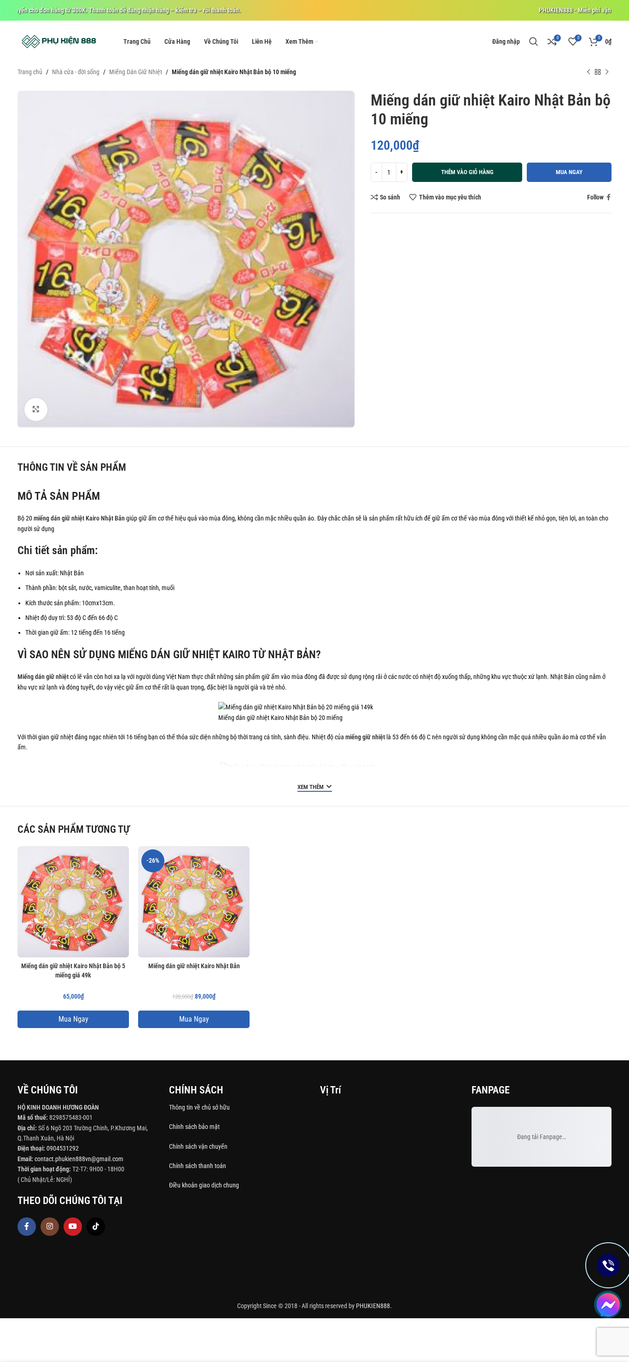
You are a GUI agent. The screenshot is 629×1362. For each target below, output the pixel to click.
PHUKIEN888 (373, 1305)
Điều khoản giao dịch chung (204, 1185)
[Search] (533, 41)
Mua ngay (569, 172)
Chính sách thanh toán (198, 1165)
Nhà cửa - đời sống (75, 72)
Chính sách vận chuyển (199, 1146)
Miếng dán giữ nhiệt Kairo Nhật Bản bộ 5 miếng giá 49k (73, 970)
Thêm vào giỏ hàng (467, 172)
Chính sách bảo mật (194, 1126)
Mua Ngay (73, 1019)
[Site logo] (58, 41)
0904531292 (63, 1148)
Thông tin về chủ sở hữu (199, 1107)
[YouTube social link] (73, 1226)
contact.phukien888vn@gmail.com (79, 1159)
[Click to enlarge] (35, 409)
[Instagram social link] (50, 1226)
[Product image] (194, 902)
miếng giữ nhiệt (365, 737)
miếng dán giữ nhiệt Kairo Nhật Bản (79, 518)
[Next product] (607, 72)
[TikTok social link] (96, 1226)
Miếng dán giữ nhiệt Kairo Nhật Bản (194, 966)
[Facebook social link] (608, 197)
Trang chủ (29, 72)
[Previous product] (588, 72)
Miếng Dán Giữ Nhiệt (135, 72)
